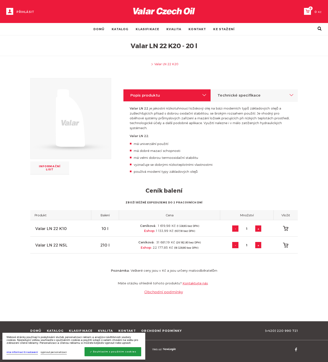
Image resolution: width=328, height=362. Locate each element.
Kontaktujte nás (195, 283)
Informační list (50, 168)
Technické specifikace (239, 95)
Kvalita (173, 29)
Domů (99, 29)
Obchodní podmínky (163, 292)
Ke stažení (224, 29)
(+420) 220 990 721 (281, 330)
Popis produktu (145, 95)
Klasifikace (147, 29)
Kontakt (197, 29)
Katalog (120, 29)
